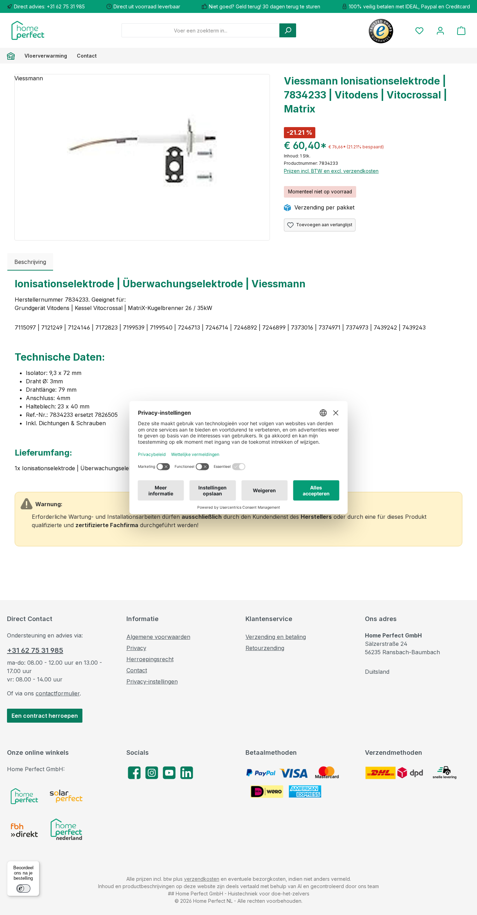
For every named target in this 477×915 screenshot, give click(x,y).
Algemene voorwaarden (158, 636)
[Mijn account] (440, 30)
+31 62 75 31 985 (35, 650)
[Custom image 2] (66, 796)
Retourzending (264, 647)
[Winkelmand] (461, 30)
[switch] (23, 888)
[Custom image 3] (24, 830)
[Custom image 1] (24, 796)
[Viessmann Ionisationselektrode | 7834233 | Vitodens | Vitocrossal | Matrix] (142, 149)
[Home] (13, 56)
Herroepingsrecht (150, 659)
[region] (142, 157)
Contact (136, 670)
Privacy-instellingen (152, 681)
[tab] (30, 262)
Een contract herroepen (45, 715)
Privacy (136, 647)
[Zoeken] (287, 30)
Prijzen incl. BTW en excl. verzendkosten (331, 171)
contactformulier (58, 693)
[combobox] (201, 30)
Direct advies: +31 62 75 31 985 (49, 6)
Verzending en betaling (275, 636)
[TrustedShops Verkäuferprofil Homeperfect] (381, 30)
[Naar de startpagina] (28, 30)
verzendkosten (201, 879)
